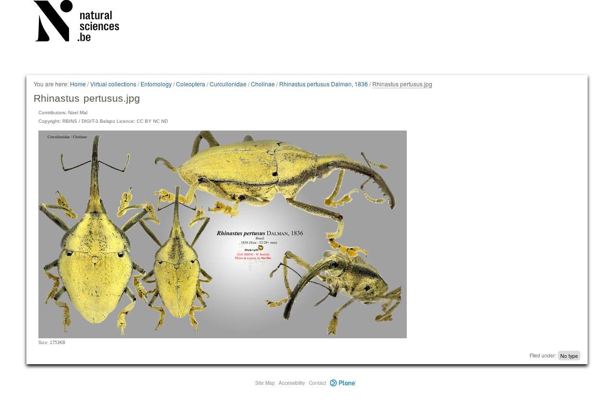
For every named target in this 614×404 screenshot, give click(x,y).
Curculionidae (228, 84)
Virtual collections (113, 84)
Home (78, 84)
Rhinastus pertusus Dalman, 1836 (323, 84)
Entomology (156, 84)
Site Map (265, 383)
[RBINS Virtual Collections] (82, 22)
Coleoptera (190, 84)
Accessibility (292, 383)
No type (569, 355)
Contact (317, 383)
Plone (343, 383)
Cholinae (263, 84)
